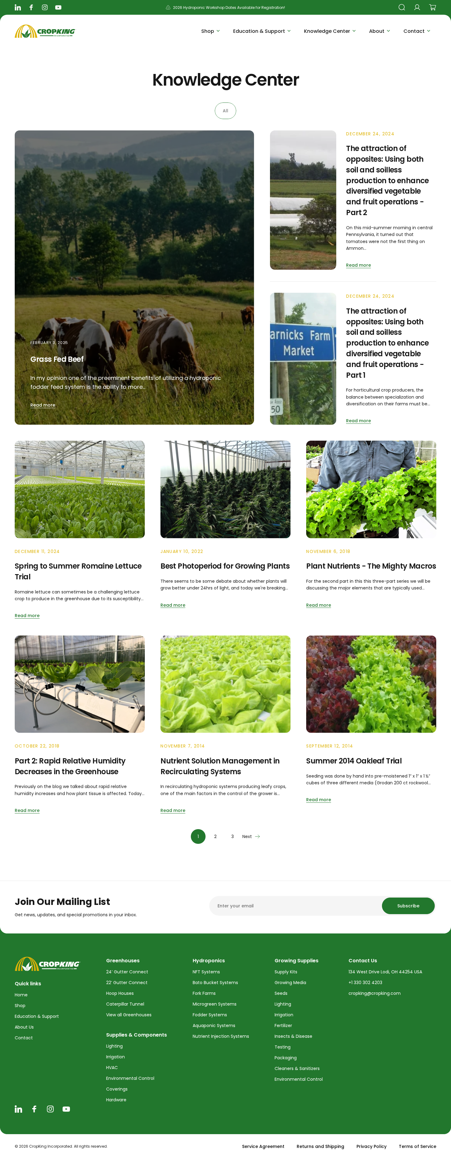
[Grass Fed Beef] (134, 277)
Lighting (114, 1046)
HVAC (112, 1067)
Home (21, 995)
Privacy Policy (372, 1146)
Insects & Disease (293, 1036)
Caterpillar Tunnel (125, 1004)
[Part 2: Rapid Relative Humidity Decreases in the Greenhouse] (80, 684)
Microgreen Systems (215, 1004)
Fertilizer (283, 1025)
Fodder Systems (210, 1015)
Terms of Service (417, 1146)
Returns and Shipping (320, 1146)
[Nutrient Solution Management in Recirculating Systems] (225, 684)
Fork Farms (204, 993)
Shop (20, 1006)
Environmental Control (130, 1078)
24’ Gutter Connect (127, 972)
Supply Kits (286, 972)
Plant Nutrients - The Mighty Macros (371, 566)
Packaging (286, 1058)
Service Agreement (263, 1146)
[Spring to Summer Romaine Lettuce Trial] (80, 489)
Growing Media (290, 982)
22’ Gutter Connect (127, 982)
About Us (24, 1027)
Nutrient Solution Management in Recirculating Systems (219, 766)
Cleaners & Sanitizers (297, 1068)
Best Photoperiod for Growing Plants (225, 566)
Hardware (116, 1100)
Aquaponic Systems (214, 1025)
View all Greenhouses (129, 1015)
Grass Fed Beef (56, 359)
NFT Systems (206, 972)
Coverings (117, 1089)
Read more (42, 405)
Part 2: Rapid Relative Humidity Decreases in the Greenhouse (70, 766)
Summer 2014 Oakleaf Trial (354, 761)
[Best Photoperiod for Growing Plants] (225, 489)
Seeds (281, 993)
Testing (283, 1047)
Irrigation (115, 1057)
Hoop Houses (120, 993)
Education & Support (37, 1016)
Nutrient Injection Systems (221, 1036)
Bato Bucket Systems (215, 982)
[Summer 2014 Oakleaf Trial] (371, 684)
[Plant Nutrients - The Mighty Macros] (371, 489)
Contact (24, 1038)
